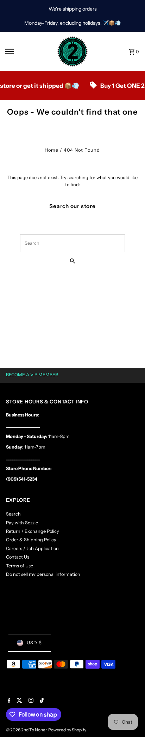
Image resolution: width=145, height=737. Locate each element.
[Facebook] (8, 701)
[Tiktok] (41, 701)
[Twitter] (18, 701)
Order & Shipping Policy (31, 539)
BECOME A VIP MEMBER (32, 374)
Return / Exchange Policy (32, 531)
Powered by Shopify (67, 729)
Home (51, 150)
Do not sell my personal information (43, 574)
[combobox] (72, 243)
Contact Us (17, 557)
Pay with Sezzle (22, 522)
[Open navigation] (29, 51)
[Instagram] (30, 701)
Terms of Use (19, 565)
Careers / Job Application (32, 548)
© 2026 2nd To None (26, 729)
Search (13, 514)
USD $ (34, 642)
